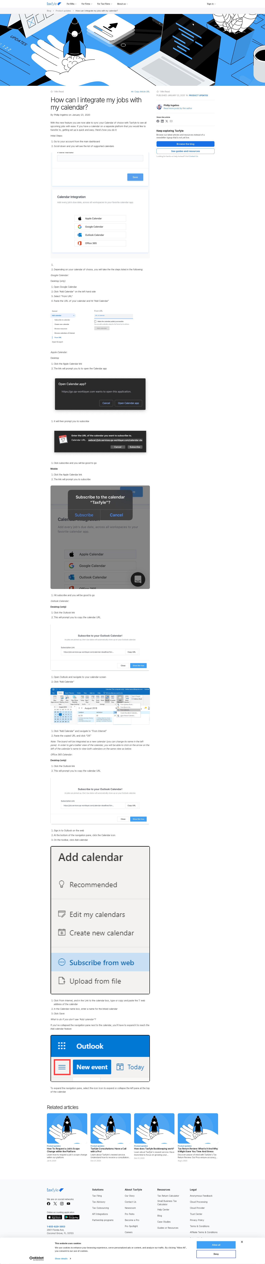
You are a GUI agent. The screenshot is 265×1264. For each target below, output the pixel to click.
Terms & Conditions (199, 1226)
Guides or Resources (167, 1227)
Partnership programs (102, 1220)
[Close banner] (242, 1242)
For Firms (86, 4)
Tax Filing (97, 1195)
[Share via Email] (171, 121)
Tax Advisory (98, 1201)
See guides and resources (185, 151)
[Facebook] (48, 1203)
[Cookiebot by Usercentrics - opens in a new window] (37, 1259)
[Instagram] (61, 1203)
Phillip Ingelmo (61, 114)
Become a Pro (132, 1220)
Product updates (63, 11)
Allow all (216, 1245)
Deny (216, 1254)
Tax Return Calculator (168, 1195)
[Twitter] (55, 1203)
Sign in (210, 4)
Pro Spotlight (131, 1226)
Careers (128, 1232)
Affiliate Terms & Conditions (204, 1232)
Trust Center (196, 1214)
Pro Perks (129, 1214)
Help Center (163, 1209)
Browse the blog (185, 144)
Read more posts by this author (178, 108)
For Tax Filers (103, 4)
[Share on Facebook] (158, 121)
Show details (61, 1258)
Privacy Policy (197, 1220)
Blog (49, 11)
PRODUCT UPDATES (198, 95)
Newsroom (130, 1208)
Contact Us (193, 156)
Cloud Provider (197, 1208)
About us (121, 4)
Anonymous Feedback (201, 1195)
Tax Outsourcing (100, 1208)
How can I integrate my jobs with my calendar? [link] (97, 11)
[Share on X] (166, 121)
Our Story (130, 1195)
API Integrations (100, 1214)
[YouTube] (68, 1203)
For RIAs (70, 4)
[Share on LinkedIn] (162, 121)
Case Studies (164, 1221)
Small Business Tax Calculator (167, 1203)
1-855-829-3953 (56, 1226)
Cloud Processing (198, 1201)
